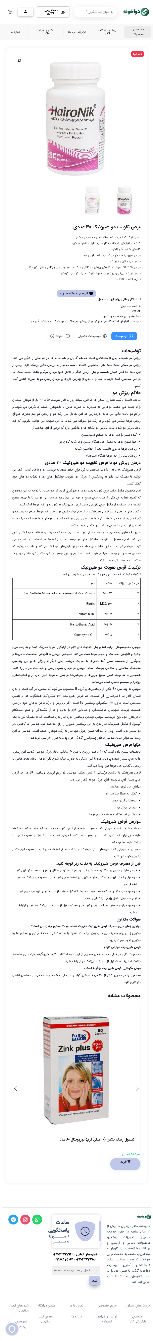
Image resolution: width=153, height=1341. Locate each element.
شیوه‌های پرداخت (21, 1324)
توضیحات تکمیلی (89, 336)
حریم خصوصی (107, 1305)
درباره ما (76, 1316)
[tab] (124, 336)
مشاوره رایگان (46, 1305)
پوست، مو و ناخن (114, 316)
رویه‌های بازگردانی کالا (137, 1319)
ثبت (94, 1281)
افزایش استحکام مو (116, 321)
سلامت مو (68, 321)
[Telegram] (13, 1220)
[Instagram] (25, 1220)
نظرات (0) (57, 336)
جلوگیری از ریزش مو (89, 321)
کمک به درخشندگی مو (45, 321)
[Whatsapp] (37, 1220)
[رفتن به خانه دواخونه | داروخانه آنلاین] (136, 12)
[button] (19, 60)
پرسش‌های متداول (138, 1305)
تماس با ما (76, 1305)
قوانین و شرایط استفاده (107, 1319)
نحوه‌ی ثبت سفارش (45, 1319)
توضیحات (121, 336)
